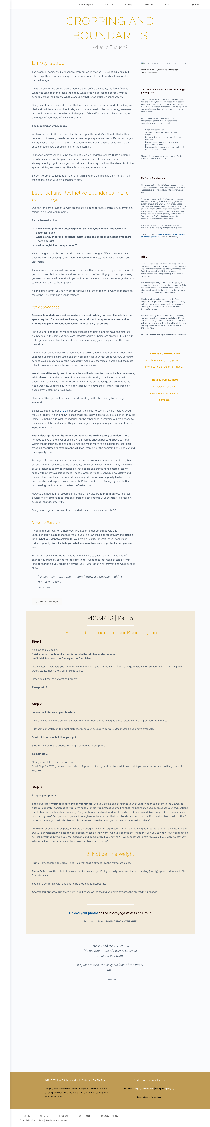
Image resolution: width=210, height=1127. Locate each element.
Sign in (195, 4)
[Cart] (187, 4)
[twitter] (193, 1118)
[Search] (178, 4)
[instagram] (188, 1118)
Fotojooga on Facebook (143, 1088)
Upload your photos (84, 913)
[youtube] (199, 1118)
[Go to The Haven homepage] (41, 4)
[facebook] (182, 1118)
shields (64, 410)
